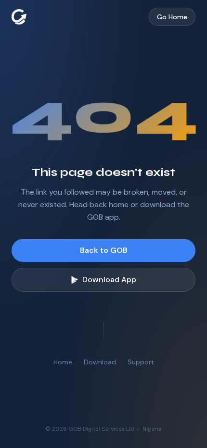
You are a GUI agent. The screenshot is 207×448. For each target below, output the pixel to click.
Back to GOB (104, 250)
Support (141, 362)
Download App (109, 279)
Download (100, 362)
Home (62, 362)
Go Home (172, 16)
